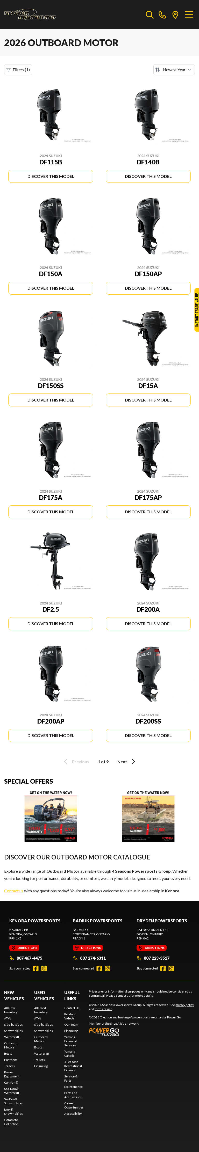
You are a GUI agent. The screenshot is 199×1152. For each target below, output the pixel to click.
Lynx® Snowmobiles (13, 1111)
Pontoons (11, 1060)
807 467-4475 (29, 958)
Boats (8, 1053)
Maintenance (73, 1087)
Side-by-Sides (13, 1024)
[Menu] (189, 14)
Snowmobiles (13, 1031)
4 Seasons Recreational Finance (73, 1066)
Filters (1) (21, 69)
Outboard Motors (11, 1045)
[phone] (162, 14)
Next (122, 761)
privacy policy (184, 1005)
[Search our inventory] (150, 14)
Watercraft (11, 1037)
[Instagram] (44, 968)
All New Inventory (11, 1010)
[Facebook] (36, 968)
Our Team (71, 1024)
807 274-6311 (93, 958)
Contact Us (72, 1008)
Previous (80, 761)
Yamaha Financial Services (70, 1041)
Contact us (13, 890)
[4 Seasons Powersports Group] (30, 14)
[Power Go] (135, 1032)
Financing (41, 1066)
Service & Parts (70, 1078)
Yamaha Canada (69, 1053)
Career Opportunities (74, 1105)
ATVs (7, 1018)
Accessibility (73, 1113)
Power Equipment (11, 1074)
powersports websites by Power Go (156, 1017)
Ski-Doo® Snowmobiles (13, 1101)
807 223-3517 (156, 958)
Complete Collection (11, 1122)
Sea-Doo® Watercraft (11, 1091)
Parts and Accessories (73, 1095)
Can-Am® (11, 1082)
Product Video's (69, 1016)
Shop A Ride (118, 1023)
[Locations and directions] (175, 14)
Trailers (9, 1066)
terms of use (103, 1009)
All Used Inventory (41, 1010)
